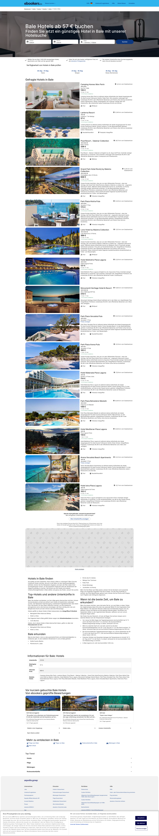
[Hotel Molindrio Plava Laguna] (79, 271)
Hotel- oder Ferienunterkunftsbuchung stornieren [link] (122, 792)
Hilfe (113, 3)
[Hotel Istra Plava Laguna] (79, 497)
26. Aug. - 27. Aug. (43, 71)
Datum (31, 42)
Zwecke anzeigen (141, 828)
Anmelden (132, 3)
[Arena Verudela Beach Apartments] (79, 468)
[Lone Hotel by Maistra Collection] (79, 242)
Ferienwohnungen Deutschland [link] (61, 792)
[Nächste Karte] (132, 71)
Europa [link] (39, 9)
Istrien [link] (50, 9)
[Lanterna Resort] (79, 124)
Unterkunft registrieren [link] (30, 792)
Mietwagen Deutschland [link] (59, 795)
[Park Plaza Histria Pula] (79, 212)
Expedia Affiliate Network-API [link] (31, 798)
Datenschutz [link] (84, 789)
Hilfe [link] (111, 789)
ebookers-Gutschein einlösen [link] (117, 801)
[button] (79, 758)
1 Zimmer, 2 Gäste (90, 42)
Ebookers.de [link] (27, 9)
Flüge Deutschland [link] (57, 798)
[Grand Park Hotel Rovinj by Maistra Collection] (79, 182)
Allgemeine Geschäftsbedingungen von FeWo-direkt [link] (93, 803)
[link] (39, 743)
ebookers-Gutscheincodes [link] (60, 807)
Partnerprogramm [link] (28, 795)
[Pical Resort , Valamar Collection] (79, 152)
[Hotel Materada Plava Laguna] (79, 384)
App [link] (25, 810)
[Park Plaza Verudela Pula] (79, 327)
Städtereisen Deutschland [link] (59, 801)
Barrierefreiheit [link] (85, 807)
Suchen (124, 42)
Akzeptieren (141, 818)
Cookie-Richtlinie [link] (85, 792)
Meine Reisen (122, 3)
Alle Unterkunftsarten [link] (58, 804)
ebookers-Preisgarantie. (78, 61)
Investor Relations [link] (28, 801)
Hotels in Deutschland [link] (58, 789)
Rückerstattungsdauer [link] (115, 798)
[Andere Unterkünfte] (115, 728)
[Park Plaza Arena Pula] (79, 355)
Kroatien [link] (45, 9)
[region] (79, 823)
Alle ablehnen (141, 823)
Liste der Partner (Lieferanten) (79, 824)
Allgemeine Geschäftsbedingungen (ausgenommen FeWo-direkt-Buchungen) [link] (94, 796)
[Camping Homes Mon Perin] (79, 95)
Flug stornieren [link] (114, 795)
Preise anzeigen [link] (85, 321)
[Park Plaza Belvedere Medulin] (79, 412)
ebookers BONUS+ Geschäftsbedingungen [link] (92, 810)
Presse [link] (26, 804)
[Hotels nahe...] (79, 728)
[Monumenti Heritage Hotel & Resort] (79, 299)
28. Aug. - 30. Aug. (112, 71)
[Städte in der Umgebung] (43, 728)
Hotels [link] (34, 9)
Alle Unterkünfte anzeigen (79, 519)
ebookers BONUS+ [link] (29, 807)
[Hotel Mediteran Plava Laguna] (79, 440)
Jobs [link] (25, 789)
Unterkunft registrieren (102, 3)
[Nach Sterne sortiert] (43, 733)
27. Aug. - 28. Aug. (77, 71)
